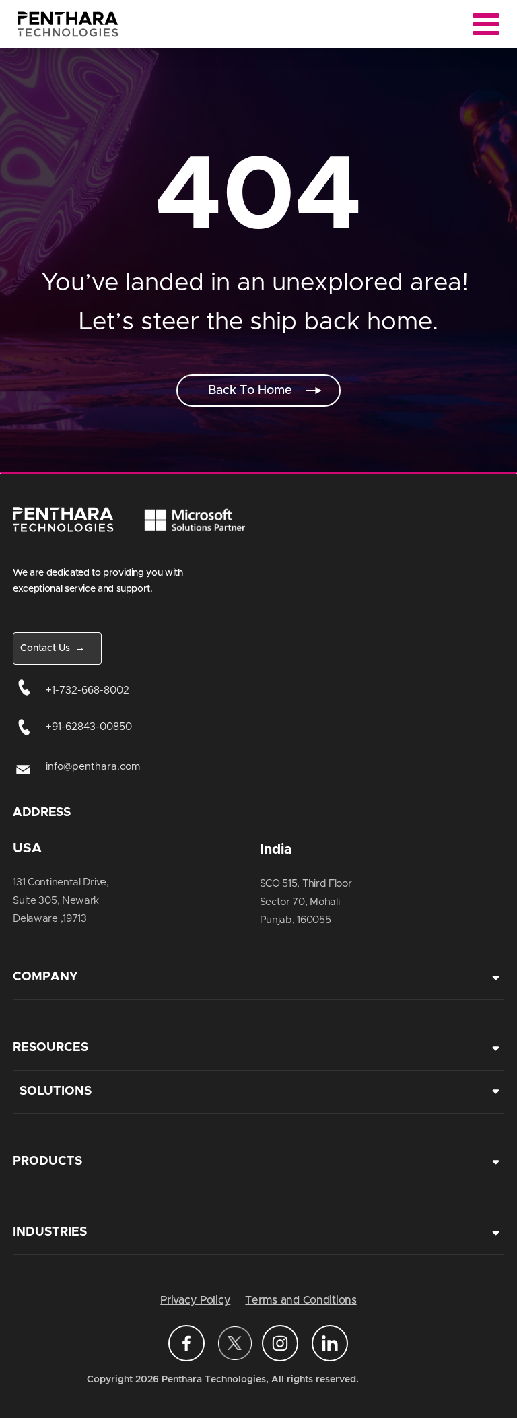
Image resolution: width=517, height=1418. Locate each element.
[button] (258, 390)
